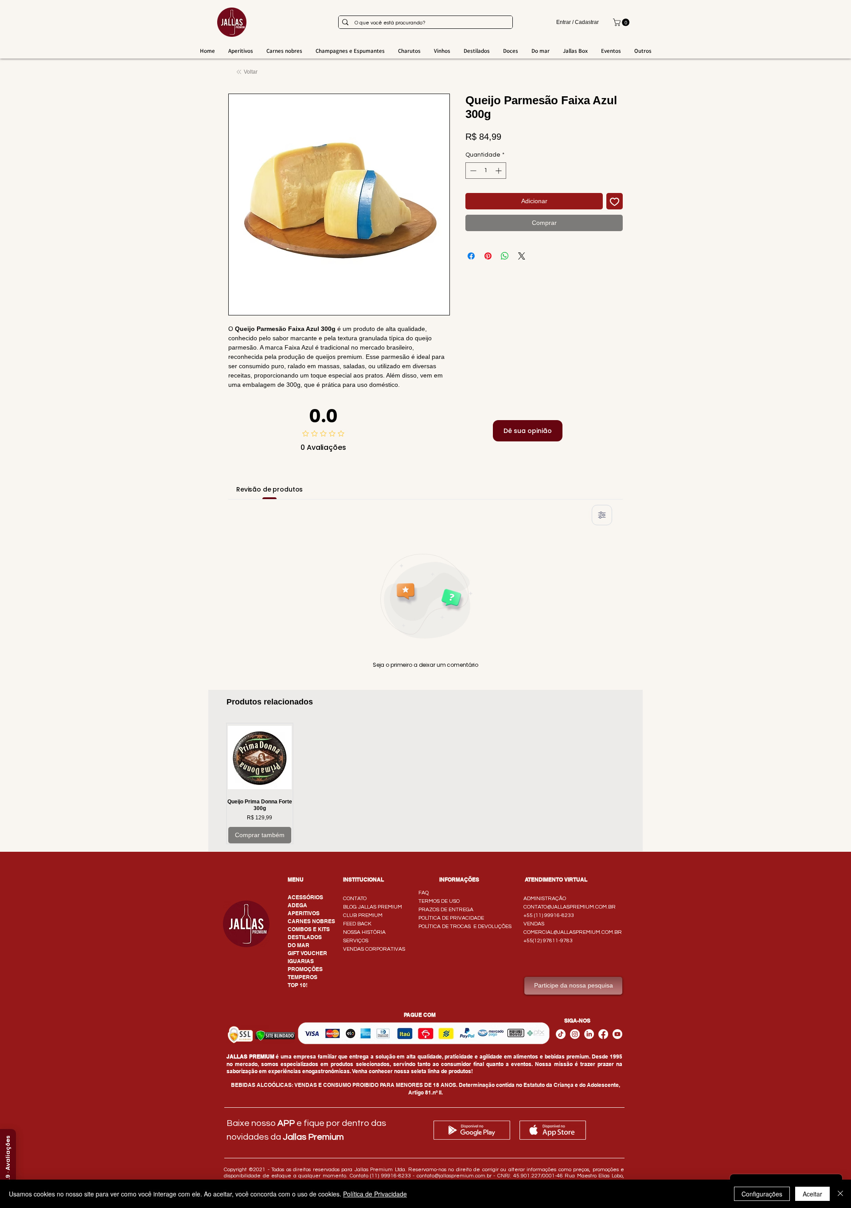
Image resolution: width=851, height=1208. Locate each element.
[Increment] (499, 170)
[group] (425, 784)
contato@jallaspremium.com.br (454, 1176)
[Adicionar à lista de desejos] (614, 201)
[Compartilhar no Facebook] (471, 256)
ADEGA (297, 905)
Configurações (762, 1193)
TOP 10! (298, 985)
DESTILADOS (305, 937)
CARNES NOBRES (311, 921)
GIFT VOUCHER (307, 953)
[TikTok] (561, 1034)
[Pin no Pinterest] (488, 256)
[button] (622, 22)
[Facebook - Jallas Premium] (603, 1034)
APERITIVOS (304, 913)
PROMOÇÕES (305, 969)
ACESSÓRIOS (305, 897)
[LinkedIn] (589, 1034)
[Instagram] (575, 1034)
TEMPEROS (302, 977)
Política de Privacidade (375, 1193)
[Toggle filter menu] (602, 515)
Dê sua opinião (528, 430)
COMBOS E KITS (309, 929)
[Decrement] (472, 170)
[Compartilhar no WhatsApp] (505, 256)
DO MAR (298, 945)
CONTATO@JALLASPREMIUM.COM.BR (569, 907)
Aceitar (812, 1193)
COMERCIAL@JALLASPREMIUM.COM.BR (572, 932)
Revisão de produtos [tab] (269, 489)
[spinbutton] (486, 170)
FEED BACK (357, 924)
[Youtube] (617, 1034)
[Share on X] (521, 256)
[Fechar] (840, 1194)
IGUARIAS (301, 961)
